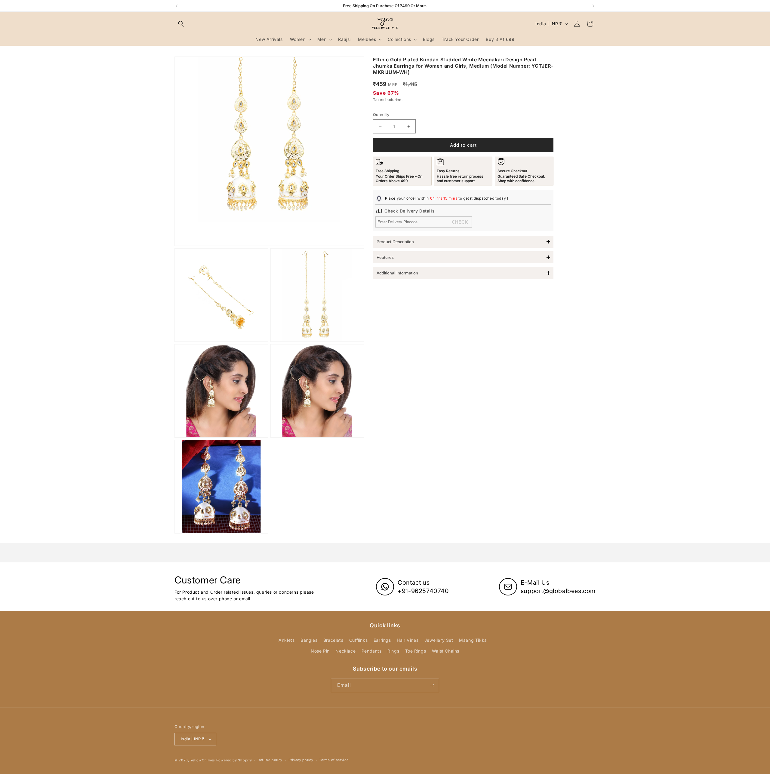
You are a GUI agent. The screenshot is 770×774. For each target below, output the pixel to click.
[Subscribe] (432, 685)
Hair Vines (407, 640)
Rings (393, 650)
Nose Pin (320, 650)
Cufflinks (358, 640)
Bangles (308, 640)
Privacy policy (300, 760)
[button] (181, 23)
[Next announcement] (593, 5)
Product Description (395, 241)
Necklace (345, 650)
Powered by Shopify (234, 760)
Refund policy (270, 760)
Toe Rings (415, 650)
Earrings (382, 640)
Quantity (381, 114)
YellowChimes (202, 760)
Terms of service (333, 760)
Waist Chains (445, 650)
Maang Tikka (473, 640)
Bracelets (333, 640)
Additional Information (397, 273)
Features (385, 257)
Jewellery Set (438, 640)
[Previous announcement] (176, 5)
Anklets (286, 640)
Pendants (372, 650)
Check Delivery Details (409, 210)
